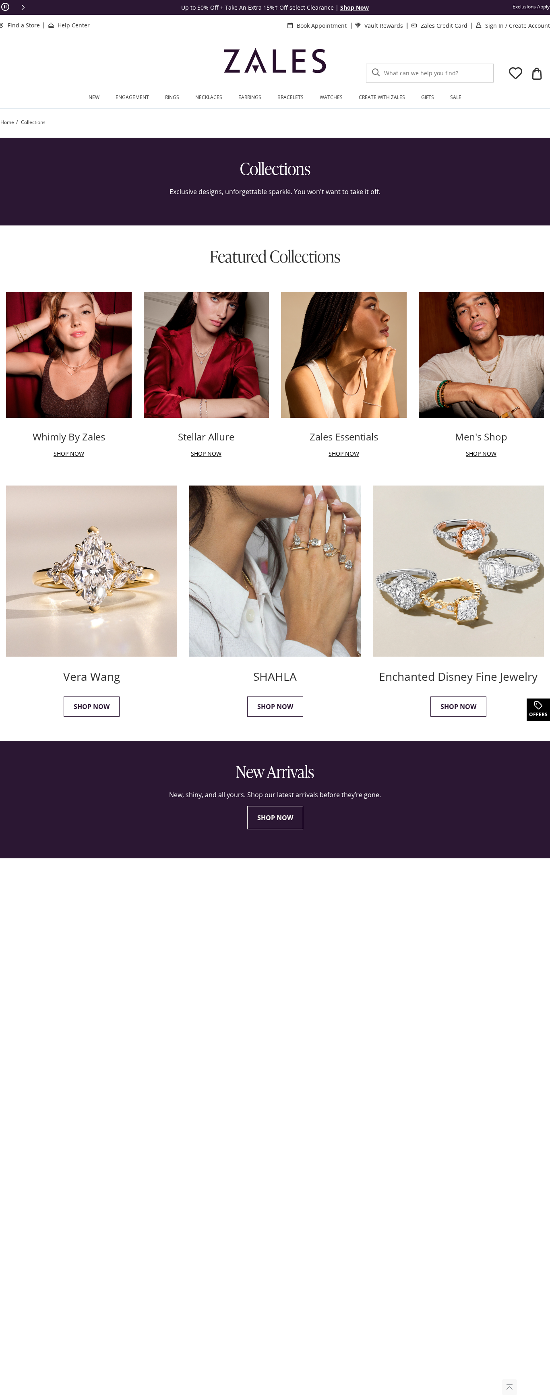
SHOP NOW (275, 817)
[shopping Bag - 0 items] (537, 73)
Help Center (74, 25)
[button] (23, 7)
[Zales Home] (275, 64)
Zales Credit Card (444, 25)
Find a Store (24, 25)
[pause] (5, 7)
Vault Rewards (383, 25)
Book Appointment (322, 25)
